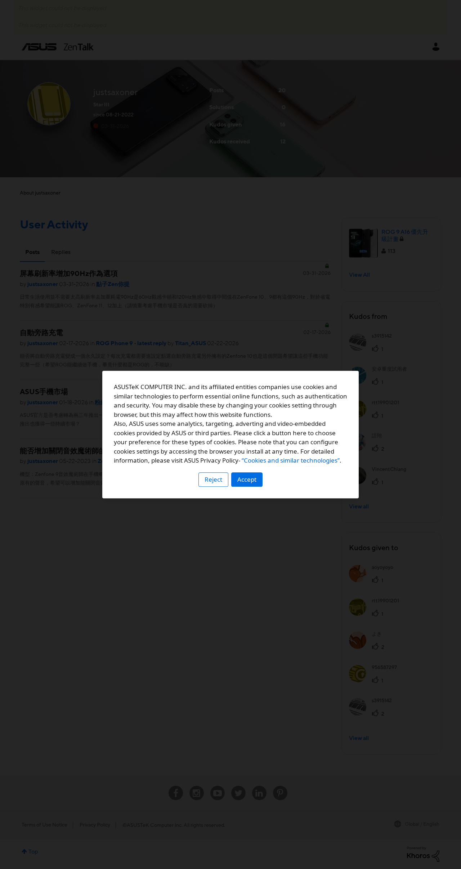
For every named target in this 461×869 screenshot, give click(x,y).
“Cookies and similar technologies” (291, 460)
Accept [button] (246, 479)
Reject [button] (213, 479)
